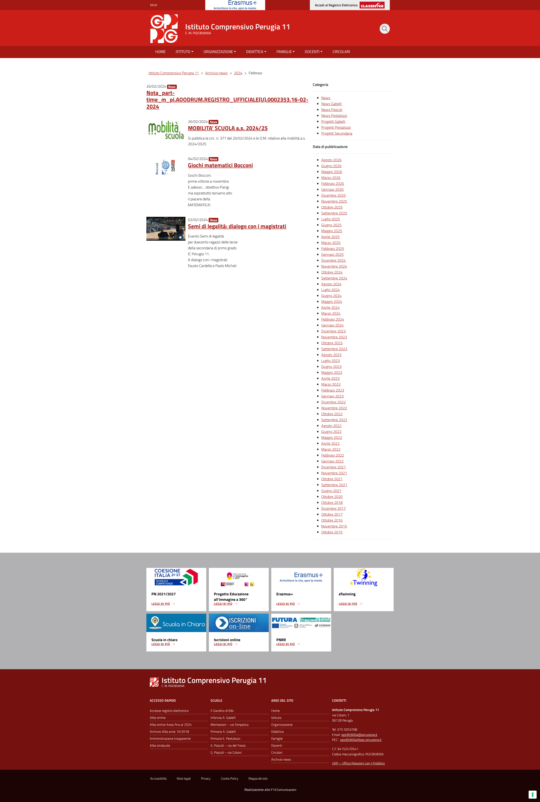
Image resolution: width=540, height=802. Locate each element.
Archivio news (281, 759)
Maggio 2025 (331, 231)
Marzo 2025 (330, 243)
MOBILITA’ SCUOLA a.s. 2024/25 (228, 127)
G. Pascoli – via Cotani (226, 752)
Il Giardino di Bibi (222, 710)
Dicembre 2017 (333, 508)
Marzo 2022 (330, 449)
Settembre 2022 (334, 420)
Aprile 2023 (330, 378)
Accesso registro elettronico (169, 710)
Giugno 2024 (331, 296)
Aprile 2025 (330, 237)
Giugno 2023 (331, 366)
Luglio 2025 (330, 219)
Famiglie (284, 51)
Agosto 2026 (331, 160)
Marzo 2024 (330, 313)
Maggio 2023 (331, 372)
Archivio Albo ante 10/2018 (169, 731)
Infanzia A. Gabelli (223, 717)
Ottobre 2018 (332, 502)
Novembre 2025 (334, 201)
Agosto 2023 (331, 355)
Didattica (254, 51)
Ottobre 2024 (332, 272)
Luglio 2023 (330, 361)
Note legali (184, 778)
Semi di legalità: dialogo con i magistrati (237, 226)
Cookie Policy (229, 778)
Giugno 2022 (331, 431)
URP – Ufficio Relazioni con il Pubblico (358, 763)
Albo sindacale (160, 745)
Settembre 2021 (334, 485)
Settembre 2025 (334, 213)
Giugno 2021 (331, 491)
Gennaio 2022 (332, 461)
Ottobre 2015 (332, 532)
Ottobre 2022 (332, 414)
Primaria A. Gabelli (223, 731)
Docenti (312, 51)
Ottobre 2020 (332, 496)
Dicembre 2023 (333, 331)
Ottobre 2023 (332, 343)
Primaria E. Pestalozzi (225, 738)
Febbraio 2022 (332, 455)
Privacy (206, 778)
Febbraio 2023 (332, 390)
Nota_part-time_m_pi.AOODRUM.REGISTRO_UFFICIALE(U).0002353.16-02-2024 (227, 99)
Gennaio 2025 (332, 254)
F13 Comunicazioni (283, 789)
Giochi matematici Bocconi (220, 165)
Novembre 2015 (334, 526)
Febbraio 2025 (332, 248)
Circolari (341, 51)
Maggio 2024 (331, 301)
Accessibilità (158, 778)
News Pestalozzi (334, 115)
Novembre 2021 (334, 473)
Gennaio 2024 (332, 325)
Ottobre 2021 (332, 479)
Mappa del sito (258, 778)
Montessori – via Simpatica (229, 724)
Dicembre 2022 (333, 402)
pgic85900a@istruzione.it (359, 734)
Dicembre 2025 (333, 195)
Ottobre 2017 (332, 514)
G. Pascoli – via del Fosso (228, 745)
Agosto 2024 (331, 284)
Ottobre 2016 (332, 520)
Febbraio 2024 (332, 319)
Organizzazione (218, 51)
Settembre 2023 (334, 349)
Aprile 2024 (330, 307)
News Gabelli (331, 104)
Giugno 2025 (331, 225)
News (172, 87)
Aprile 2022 (330, 443)
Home (160, 51)
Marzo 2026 (330, 177)
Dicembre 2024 (333, 260)
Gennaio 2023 (332, 396)
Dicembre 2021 (333, 467)
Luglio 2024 (330, 290)
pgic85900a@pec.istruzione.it (361, 739)
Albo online (158, 717)
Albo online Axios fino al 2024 (171, 724)
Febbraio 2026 (332, 183)
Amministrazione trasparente (170, 738)
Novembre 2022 (334, 408)
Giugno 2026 (331, 166)
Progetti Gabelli (333, 121)
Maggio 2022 (331, 437)
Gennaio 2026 (332, 189)
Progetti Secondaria (336, 133)
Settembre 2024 (334, 278)
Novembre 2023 (334, 337)
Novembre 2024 (334, 266)
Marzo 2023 (330, 384)
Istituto (183, 51)
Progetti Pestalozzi (336, 127)
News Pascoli (331, 110)
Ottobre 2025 (332, 207)
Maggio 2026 (331, 172)
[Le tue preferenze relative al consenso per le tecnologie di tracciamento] (533, 795)
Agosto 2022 (331, 426)
